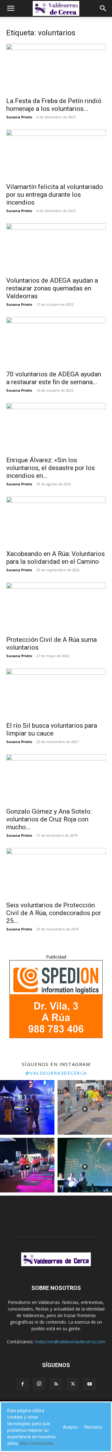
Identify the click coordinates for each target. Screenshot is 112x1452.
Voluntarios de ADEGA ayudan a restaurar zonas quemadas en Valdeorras (52, 288)
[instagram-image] (27, 1107)
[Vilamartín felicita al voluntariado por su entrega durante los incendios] (56, 154)
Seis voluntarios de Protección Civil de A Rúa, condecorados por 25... (53, 912)
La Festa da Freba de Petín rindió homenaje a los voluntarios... (53, 104)
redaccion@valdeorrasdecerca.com (70, 1342)
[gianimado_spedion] (56, 1036)
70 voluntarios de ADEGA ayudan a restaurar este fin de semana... (53, 378)
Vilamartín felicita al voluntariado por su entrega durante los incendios (54, 194)
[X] (73, 1384)
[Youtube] (89, 1384)
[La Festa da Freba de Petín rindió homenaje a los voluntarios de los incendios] (56, 68)
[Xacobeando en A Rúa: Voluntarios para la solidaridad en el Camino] (56, 521)
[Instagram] (39, 1384)
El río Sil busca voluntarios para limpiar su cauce (51, 729)
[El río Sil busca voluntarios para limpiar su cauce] (56, 693)
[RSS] (56, 1384)
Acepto (70, 1427)
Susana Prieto (19, 117)
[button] (11, 8)
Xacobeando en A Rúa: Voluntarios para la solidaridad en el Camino (55, 557)
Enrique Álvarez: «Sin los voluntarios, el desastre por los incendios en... (50, 467)
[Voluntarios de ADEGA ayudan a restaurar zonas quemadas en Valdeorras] (56, 248)
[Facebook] (22, 1384)
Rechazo (93, 1427)
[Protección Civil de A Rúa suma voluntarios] (56, 607)
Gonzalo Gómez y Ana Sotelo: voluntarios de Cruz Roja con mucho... (48, 819)
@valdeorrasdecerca (56, 1073)
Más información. (37, 1443)
